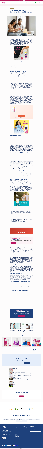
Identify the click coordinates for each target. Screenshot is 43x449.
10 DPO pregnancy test (21, 101)
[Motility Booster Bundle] (26, 342)
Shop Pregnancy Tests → (21, 232)
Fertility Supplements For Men (29, 419)
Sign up (36, 431)
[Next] (27, 0)
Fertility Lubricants (12, 419)
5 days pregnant (12, 8)
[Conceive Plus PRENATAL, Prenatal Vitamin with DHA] (21, 199)
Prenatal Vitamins (37, 419)
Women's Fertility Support (16, 348)
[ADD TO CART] (10, 345)
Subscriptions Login (17, 428)
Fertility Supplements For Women (20, 419)
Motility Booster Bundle (25, 348)
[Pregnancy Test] (21, 53)
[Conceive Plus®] (4, 3)
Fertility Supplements (6, 419)
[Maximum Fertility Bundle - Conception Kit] (36, 342)
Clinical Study (16, 434)
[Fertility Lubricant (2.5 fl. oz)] (6, 342)
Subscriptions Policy (25, 427)
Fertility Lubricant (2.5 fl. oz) (6, 348)
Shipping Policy (24, 428)
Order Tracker (16, 427)
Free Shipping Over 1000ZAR (21, 0)
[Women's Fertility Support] (16, 342)
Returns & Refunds (25, 433)
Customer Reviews (17, 436)
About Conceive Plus (17, 433)
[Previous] (15, 0)
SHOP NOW (21, 396)
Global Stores (16, 435)
